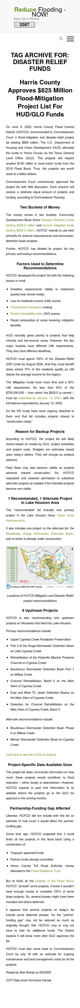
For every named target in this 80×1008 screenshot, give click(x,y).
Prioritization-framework (26, 307)
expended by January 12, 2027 (39, 398)
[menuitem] (59, 39)
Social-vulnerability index (26, 313)
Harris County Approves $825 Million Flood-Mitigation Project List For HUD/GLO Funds (40, 97)
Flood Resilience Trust (45, 871)
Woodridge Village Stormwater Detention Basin (39, 533)
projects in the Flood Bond (54, 881)
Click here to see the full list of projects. (31, 754)
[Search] (59, 39)
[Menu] (68, 39)
